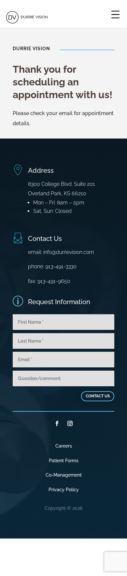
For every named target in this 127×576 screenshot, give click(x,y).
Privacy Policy (64, 489)
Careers (63, 446)
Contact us (98, 396)
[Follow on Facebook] (57, 423)
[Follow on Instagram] (70, 423)
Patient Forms (63, 460)
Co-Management (64, 475)
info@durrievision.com (68, 252)
